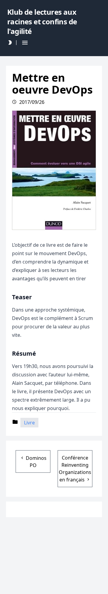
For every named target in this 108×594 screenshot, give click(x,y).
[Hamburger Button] (25, 42)
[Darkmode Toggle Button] (10, 42)
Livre (29, 422)
